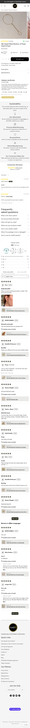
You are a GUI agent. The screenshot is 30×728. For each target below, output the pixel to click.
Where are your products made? (11, 225)
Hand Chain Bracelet (13, 10)
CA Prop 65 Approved (6, 646)
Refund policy (5, 721)
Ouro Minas (23, 119)
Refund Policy (4, 673)
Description (4, 69)
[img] (4, 179)
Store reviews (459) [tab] (21, 272)
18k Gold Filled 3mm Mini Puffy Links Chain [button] (15, 607)
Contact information (15, 723)
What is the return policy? (9, 215)
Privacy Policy (4, 670)
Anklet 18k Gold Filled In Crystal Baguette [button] (15, 542)
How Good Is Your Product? (8, 641)
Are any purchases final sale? (10, 219)
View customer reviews (7, 97)
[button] (5, 41)
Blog (2, 657)
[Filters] (2, 276)
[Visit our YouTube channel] (16, 696)
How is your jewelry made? (9, 229)
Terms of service (18, 721)
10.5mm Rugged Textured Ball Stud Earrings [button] (15, 355)
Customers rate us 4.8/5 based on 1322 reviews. (13, 634)
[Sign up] (22, 689)
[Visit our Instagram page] (11, 696)
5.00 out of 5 (18, 168)
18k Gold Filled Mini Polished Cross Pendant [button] (16, 447)
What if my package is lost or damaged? (13, 232)
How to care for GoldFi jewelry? (10, 235)
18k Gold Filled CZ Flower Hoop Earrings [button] (15, 469)
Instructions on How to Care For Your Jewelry (12, 644)
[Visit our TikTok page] (19, 696)
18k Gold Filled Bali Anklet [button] (12, 399)
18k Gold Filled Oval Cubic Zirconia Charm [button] (15, 490)
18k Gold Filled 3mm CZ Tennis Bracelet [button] (15, 574)
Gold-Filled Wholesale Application (9, 660)
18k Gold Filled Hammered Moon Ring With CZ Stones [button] (16, 512)
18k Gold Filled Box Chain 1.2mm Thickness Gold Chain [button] (15, 378)
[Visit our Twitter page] (14, 696)
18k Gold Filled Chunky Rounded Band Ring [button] (15, 423)
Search (3, 655)
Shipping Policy (5, 676)
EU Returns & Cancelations (7, 681)
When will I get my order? (9, 222)
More (25, 250)
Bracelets (6, 10)
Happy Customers (5, 663)
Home (2, 10)
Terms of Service (5, 678)
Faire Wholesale (5, 649)
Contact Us (3, 652)
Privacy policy (11, 721)
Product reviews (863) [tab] (8, 272)
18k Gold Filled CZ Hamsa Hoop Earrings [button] (15, 310)
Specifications (5, 73)
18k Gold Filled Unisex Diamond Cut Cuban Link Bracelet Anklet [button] (16, 334)
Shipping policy (24, 721)
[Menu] (1, 6)
